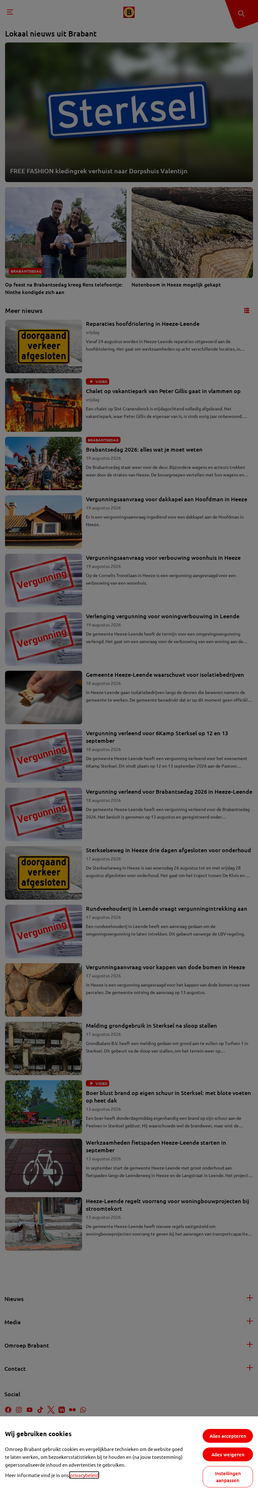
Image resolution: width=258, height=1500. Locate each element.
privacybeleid (84, 1475)
